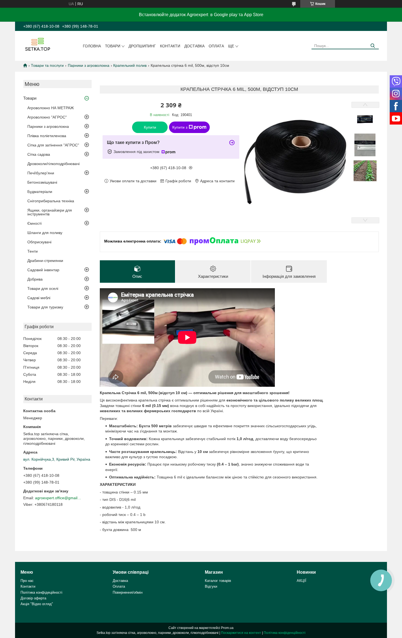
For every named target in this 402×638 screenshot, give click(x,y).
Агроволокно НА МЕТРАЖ (50, 108)
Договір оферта (33, 598)
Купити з (179, 127)
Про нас (27, 581)
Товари (112, 46)
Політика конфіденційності (284, 633)
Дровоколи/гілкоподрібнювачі (53, 163)
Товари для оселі (42, 288)
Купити (150, 127)
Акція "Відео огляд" (37, 604)
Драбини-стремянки (45, 260)
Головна (92, 46)
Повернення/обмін (127, 592)
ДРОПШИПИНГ (142, 46)
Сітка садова (38, 154)
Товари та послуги (47, 65)
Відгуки (211, 586)
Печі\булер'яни (40, 173)
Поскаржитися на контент (241, 633)
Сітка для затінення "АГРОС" (53, 145)
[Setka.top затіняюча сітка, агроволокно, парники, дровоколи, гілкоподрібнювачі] (37, 44)
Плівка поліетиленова (46, 136)
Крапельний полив (130, 65)
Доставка (194, 46)
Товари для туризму (45, 307)
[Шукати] (372, 45)
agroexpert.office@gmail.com (58, 498)
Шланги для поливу (44, 232)
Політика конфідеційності (41, 592)
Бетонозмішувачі (42, 182)
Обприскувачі (39, 242)
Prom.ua (227, 628)
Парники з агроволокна (88, 65)
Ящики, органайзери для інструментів (49, 212)
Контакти (170, 46)
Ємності (34, 223)
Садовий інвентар (43, 270)
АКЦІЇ (301, 581)
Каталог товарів (218, 581)
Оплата (216, 46)
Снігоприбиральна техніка (50, 201)
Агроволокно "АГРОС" (47, 117)
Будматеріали (39, 191)
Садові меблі (38, 298)
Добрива (35, 279)
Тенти (32, 251)
